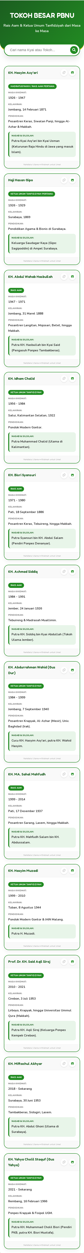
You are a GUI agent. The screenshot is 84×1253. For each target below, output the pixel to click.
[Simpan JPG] (72, 72)
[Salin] (64, 72)
